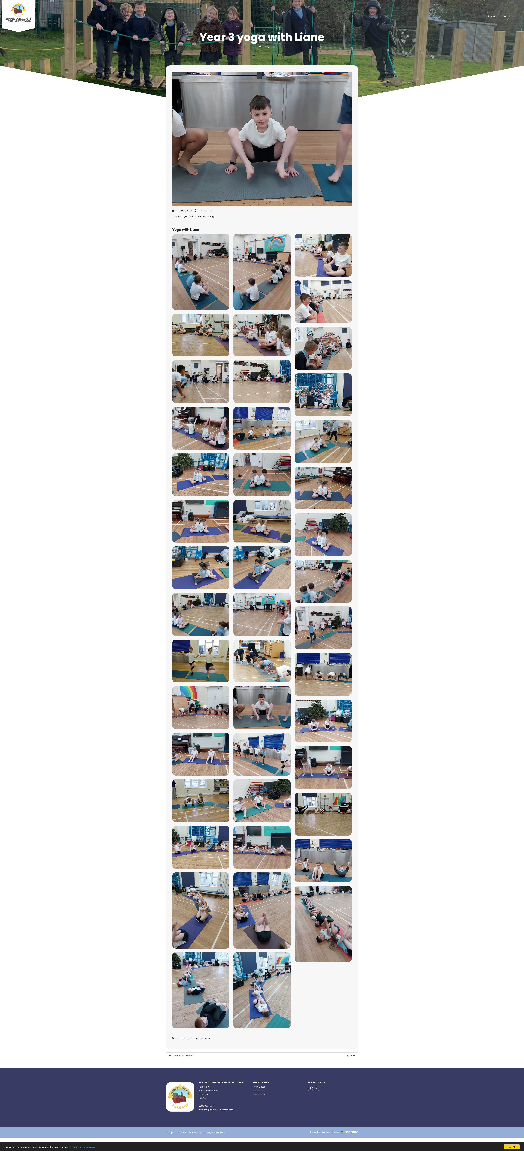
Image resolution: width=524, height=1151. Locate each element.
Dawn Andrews (205, 210)
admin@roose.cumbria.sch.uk (217, 1109)
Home (258, 46)
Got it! (512, 1146)
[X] (316, 1088)
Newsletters (259, 1094)
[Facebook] (310, 1088)
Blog (267, 46)
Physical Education (200, 1038)
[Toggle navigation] (517, 16)
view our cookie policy (83, 1147)
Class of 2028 (182, 1038)
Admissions (259, 1090)
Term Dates (259, 1086)
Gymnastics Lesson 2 (182, 1055)
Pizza (350, 1055)
